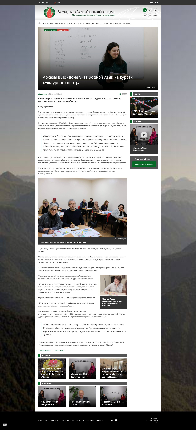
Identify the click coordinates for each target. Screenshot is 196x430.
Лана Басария (62, 30)
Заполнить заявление (144, 164)
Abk (145, 15)
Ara (155, 15)
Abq (150, 15)
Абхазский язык (50, 30)
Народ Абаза (60, 23)
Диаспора (90, 23)
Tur (155, 10)
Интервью (127, 23)
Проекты (80, 23)
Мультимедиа (115, 23)
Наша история (102, 23)
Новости (71, 23)
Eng (150, 10)
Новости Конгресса (95, 420)
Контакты (55, 420)
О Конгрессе (48, 23)
